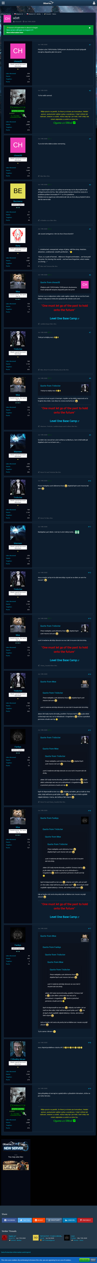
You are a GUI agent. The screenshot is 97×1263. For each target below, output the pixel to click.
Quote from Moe (48, 681)
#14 (89, 674)
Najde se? (12, 1236)
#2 (90, 91)
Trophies (9, 79)
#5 (90, 229)
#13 (89, 618)
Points (8, 76)
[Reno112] (4, 1238)
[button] (3, 3)
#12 (89, 573)
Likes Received (11, 73)
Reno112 (12, 1238)
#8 (90, 378)
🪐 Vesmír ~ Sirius (77, 1240)
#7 (90, 332)
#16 (89, 811)
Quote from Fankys (49, 818)
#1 (90, 45)
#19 (89, 1088)
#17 (89, 928)
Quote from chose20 (50, 282)
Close (93, 1260)
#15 (89, 730)
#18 (89, 1043)
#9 (90, 435)
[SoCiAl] (36, 1238)
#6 (90, 275)
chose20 (18, 21)
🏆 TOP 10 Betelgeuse (47, 1240)
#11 (89, 527)
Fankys (73, 1238)
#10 (89, 481)
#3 (90, 139)
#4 (90, 185)
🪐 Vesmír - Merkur (15, 1240)
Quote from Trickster (50, 385)
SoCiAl (42, 1238)
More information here (15, 32)
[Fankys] (67, 1238)
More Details (84, 1260)
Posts (8, 82)
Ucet (73, 1236)
